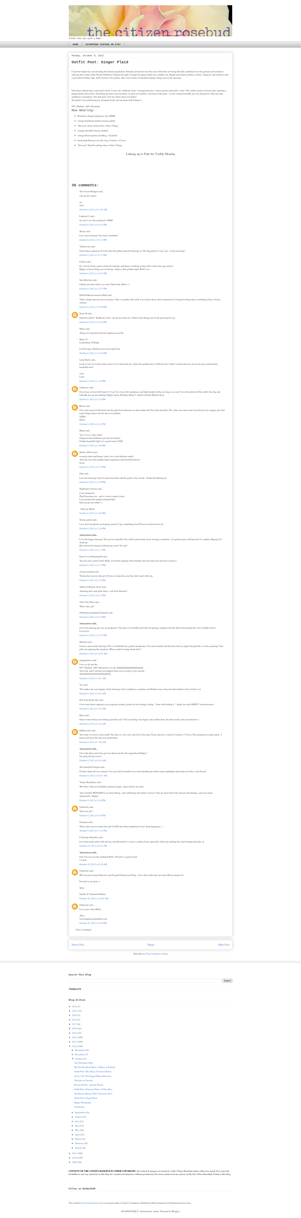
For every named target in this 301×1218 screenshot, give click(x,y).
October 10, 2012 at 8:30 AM (93, 864)
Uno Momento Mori (83, 1062)
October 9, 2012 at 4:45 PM (92, 815)
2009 (74, 1162)
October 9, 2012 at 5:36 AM (92, 708)
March (78, 1138)
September (80, 1112)
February (79, 1143)
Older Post (223, 944)
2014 (74, 1037)
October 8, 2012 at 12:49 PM (93, 306)
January (78, 1147)
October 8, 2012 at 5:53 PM (92, 580)
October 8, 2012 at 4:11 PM (92, 549)
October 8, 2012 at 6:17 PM (92, 595)
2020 (74, 1015)
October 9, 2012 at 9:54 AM (92, 760)
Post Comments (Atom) (157, 953)
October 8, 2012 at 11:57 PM (93, 635)
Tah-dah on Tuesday (83, 1080)
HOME (75, 44)
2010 (74, 1157)
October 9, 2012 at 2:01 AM (92, 678)
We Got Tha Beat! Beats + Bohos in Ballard (94, 1067)
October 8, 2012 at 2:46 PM (92, 445)
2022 (74, 1006)
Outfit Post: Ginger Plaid (85, 1097)
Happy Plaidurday (82, 1102)
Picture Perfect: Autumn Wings (88, 1084)
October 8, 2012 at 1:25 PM (92, 381)
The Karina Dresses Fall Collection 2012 (93, 1093)
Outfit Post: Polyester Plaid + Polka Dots (93, 1089)
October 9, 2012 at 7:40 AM (92, 742)
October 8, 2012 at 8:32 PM (92, 616)
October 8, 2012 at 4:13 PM (92, 565)
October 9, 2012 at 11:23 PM (93, 830)
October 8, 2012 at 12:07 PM (93, 224)
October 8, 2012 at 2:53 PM (92, 466)
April (77, 1134)
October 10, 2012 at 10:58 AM (93, 898)
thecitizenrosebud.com (92, 1202)
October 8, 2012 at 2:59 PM (92, 482)
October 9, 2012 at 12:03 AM (93, 653)
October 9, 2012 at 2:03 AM (92, 693)
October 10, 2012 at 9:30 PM (93, 923)
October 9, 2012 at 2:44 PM (92, 800)
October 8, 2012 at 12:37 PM (93, 288)
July (77, 1121)
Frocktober (79, 1106)
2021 (74, 1010)
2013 (74, 1041)
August (78, 1116)
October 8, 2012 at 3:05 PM (92, 513)
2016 (74, 1028)
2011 (74, 1153)
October (78, 1058)
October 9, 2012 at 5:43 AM (92, 723)
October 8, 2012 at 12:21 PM (93, 273)
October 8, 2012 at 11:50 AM (93, 209)
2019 (74, 1019)
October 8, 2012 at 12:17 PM (93, 239)
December (79, 1050)
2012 (74, 1046)
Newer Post (78, 944)
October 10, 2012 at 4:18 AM (93, 845)
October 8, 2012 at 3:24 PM (92, 528)
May (77, 1130)
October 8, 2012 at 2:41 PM (92, 424)
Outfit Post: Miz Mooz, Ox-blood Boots (92, 1071)
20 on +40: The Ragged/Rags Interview (92, 1076)
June (77, 1125)
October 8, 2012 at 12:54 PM (93, 322)
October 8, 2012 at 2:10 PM (92, 399)
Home (151, 944)
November (80, 1054)
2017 (74, 1024)
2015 (74, 1032)
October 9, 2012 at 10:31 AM (93, 775)
